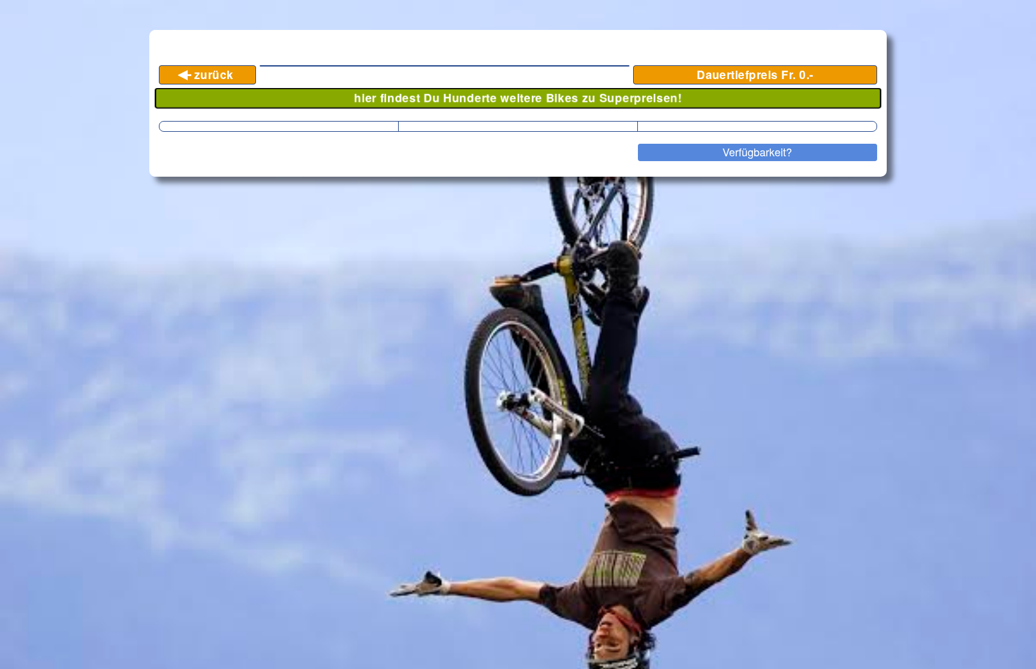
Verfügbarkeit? (757, 151)
